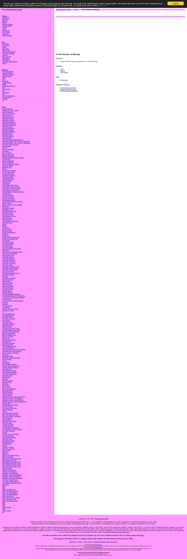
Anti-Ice (4, 148)
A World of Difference (9, 470)
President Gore (7, 369)
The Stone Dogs (7, 418)
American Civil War (8, 53)
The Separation (7, 395)
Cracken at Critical (8, 197)
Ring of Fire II (6, 387)
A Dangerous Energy (8, 200)
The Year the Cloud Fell (9, 480)
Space (4, 29)
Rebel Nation (6, 377)
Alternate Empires (8, 118)
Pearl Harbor (6, 362)
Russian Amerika (7, 393)
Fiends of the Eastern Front (10, 237)
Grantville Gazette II (8, 258)
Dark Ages (5, 48)
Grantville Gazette (8, 257)
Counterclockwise (7, 195)
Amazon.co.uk (98, 547)
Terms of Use (88, 542)
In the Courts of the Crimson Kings (13, 297)
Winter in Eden (6, 468)
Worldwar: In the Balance (10, 473)
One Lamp (5, 354)
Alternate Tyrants (7, 135)
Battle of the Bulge (8, 156)
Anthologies (6, 18)
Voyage (4, 445)
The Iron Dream (7, 306)
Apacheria (5, 151)
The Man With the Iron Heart (11, 330)
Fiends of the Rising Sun (10, 239)
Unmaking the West (8, 441)
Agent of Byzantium (8, 114)
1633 (3, 488)
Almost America (7, 115)
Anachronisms (6, 76)
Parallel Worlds (7, 26)
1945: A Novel (6, 510)
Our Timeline (6, 89)
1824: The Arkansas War (10, 501)
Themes (4, 16)
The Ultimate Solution (9, 437)
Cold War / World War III (10, 61)
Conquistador (6, 193)
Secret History (6, 97)
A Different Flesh (7, 213)
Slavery (4, 27)
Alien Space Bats (7, 71)
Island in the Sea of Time (10, 309)
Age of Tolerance (7, 112)
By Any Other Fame (8, 172)
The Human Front (7, 289)
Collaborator (6, 183)
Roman (4, 47)
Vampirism (5, 34)
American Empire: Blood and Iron (12, 140)
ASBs (4, 78)
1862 (3, 502)
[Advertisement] (120, 34)
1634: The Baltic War (8, 489)
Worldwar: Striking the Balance (12, 475)
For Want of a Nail (8, 242)
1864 (3, 504)
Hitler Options (6, 281)
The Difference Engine (9, 211)
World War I (6, 58)
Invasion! (5, 304)
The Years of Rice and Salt (10, 481)
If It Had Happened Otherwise (11, 294)
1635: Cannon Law (8, 496)
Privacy (141, 535)
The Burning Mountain (9, 170)
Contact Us (72, 542)
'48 (3, 512)
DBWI (4, 84)
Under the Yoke (7, 439)
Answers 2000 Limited (101, 519)
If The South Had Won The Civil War (13, 296)
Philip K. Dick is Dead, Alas (11, 366)
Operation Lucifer (7, 356)
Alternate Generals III (9, 123)
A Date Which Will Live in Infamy (12, 201)
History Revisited (7, 279)
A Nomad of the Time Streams (11, 351)
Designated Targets (8, 208)
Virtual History (6, 444)
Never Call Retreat (8, 348)
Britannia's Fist (7, 167)
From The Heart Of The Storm (11, 249)
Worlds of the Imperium (9, 471)
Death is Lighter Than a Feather (12, 205)
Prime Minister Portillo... (9, 371)
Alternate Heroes (7, 127)
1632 (3, 486)
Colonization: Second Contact (11, 188)
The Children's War (8, 179)
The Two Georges (7, 436)
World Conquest (7, 35)
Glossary (5, 70)
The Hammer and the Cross (11, 273)
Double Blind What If (8, 86)
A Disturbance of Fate (9, 216)
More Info (103, 5)
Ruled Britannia (7, 392)
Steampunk (5, 31)
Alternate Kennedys (8, 128)
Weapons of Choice (8, 449)
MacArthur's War (7, 325)
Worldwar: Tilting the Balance (11, 476)
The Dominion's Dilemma (10, 221)
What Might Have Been (9, 460)
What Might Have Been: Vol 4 (11, 467)
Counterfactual (6, 83)
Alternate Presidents (8, 131)
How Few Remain (7, 288)
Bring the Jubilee (7, 166)
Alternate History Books (14, 9)
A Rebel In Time (7, 375)
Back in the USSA (8, 154)
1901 (3, 506)
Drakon (4, 226)
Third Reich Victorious (9, 421)
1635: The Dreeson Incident (11, 497)
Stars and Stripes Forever (10, 413)
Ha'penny (5, 276)
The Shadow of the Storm (10, 405)
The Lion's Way (7, 322)
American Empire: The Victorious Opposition (16, 143)
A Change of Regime (8, 175)
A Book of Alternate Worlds (10, 164)
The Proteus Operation (9, 374)
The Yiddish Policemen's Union (12, 483)
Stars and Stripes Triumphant (11, 416)
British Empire (6, 57)
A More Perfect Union (9, 340)
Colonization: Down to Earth (11, 187)
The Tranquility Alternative (10, 428)
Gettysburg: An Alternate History (12, 252)
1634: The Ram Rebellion (10, 494)
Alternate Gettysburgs (9, 125)
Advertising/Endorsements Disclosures (117, 532)
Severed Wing (6, 403)
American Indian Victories (10, 144)
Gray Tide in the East (9, 263)
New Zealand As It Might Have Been (13, 349)
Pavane (4, 361)
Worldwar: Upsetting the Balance (12, 478)
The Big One (6, 159)
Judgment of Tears (8, 310)
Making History (7, 327)
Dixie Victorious (7, 218)
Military (4, 22)
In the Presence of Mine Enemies (12, 301)
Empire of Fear (7, 229)
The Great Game (7, 265)
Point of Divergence (8, 96)
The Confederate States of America (13, 192)
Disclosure (6, 527)
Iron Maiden (6, 307)
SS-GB (4, 411)
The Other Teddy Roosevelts (11, 358)
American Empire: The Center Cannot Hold (15, 141)
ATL (3, 79)
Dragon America (7, 223)
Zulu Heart (5, 484)
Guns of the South (8, 271)
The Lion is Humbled (8, 319)
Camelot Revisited (8, 174)
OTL (3, 91)
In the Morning (6, 299)
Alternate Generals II (8, 122)
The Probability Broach (9, 372)
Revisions (5, 384)
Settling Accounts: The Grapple (12, 398)
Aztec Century (6, 153)
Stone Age (5, 44)
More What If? (6, 341)
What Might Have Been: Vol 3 (11, 465)
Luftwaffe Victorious (8, 323)
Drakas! (4, 224)
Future (4, 63)
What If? (5, 452)
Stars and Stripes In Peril (10, 415)
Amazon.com (98, 544)
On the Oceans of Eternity (10, 353)
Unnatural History (7, 442)
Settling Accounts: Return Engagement (14, 401)
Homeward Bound (7, 286)
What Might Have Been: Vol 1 (11, 462)
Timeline (5, 99)
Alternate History (7, 73)
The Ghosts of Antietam (9, 253)
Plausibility (5, 92)
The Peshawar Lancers (9, 364)
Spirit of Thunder (7, 410)
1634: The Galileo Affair (9, 493)
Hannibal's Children (8, 275)
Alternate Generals (8, 120)
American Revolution (8, 52)
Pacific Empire (6, 359)
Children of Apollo (7, 177)
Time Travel (6, 32)
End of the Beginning (8, 232)
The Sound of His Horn (9, 408)
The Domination (7, 219)
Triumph (4, 432)
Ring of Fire (6, 385)
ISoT (3, 88)
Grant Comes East (8, 255)
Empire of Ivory (7, 231)
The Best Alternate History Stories (13, 157)
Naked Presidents (7, 345)
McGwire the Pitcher (8, 333)
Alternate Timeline (8, 74)
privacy (59, 538)
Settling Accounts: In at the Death (12, 400)
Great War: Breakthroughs (10, 268)
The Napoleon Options (9, 346)
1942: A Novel (6, 507)
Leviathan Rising (7, 317)
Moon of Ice (6, 338)
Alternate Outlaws (7, 130)
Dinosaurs (5, 19)
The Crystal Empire (8, 198)
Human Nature (6, 291)
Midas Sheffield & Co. (9, 335)
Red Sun (5, 379)
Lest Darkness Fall (8, 315)
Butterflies (5, 81)
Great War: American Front (10, 266)
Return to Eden (7, 382)
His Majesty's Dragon (9, 278)
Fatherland (5, 236)
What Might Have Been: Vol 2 (11, 463)
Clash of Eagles (7, 180)
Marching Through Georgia (10, 332)
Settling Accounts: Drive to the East (13, 397)
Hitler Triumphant (7, 283)
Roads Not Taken (7, 390)
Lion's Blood (6, 320)
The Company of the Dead (10, 190)
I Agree (176, 3)
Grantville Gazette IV (8, 262)
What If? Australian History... (11, 455)
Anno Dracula (6, 146)
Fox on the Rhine (7, 247)
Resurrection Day (7, 380)
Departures (5, 206)
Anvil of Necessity (8, 149)
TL (3, 101)
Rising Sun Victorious (9, 388)
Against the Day (7, 109)
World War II (6, 60)
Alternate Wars (7, 138)
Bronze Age (6, 45)
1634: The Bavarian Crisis (10, 491)
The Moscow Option (8, 343)
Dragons (4, 21)
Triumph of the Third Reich (10, 434)
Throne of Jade (7, 423)
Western (4, 55)
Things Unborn (6, 419)
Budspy (4, 169)
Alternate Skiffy (7, 133)
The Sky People (7, 406)
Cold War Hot (6, 182)
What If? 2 (5, 454)
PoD (3, 94)
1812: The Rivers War (9, 499)
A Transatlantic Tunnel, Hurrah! (12, 429)
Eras (3, 42)
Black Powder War (8, 161)
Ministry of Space (7, 336)
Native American (7, 24)
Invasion (5, 302)
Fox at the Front (7, 245)
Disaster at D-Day (7, 214)
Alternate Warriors (8, 136)
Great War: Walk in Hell (9, 270)
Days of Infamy (7, 203)
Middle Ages (6, 50)
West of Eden (6, 450)
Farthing (4, 234)
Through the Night (7, 424)
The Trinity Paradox (8, 431)
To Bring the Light (7, 426)
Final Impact (6, 240)
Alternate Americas (8, 117)
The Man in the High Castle (10, 328)
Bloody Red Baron (8, 162)
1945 (3, 509)
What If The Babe (7, 457)
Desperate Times (7, 210)
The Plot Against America (10, 367)
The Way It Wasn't (8, 447)
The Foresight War (8, 244)
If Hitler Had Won (7, 292)
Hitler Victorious (7, 284)
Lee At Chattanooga (8, 314)
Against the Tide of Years (10, 110)
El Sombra (5, 227)
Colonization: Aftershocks (10, 185)
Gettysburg (5, 250)
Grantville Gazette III (8, 260)
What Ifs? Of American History (11, 458)
